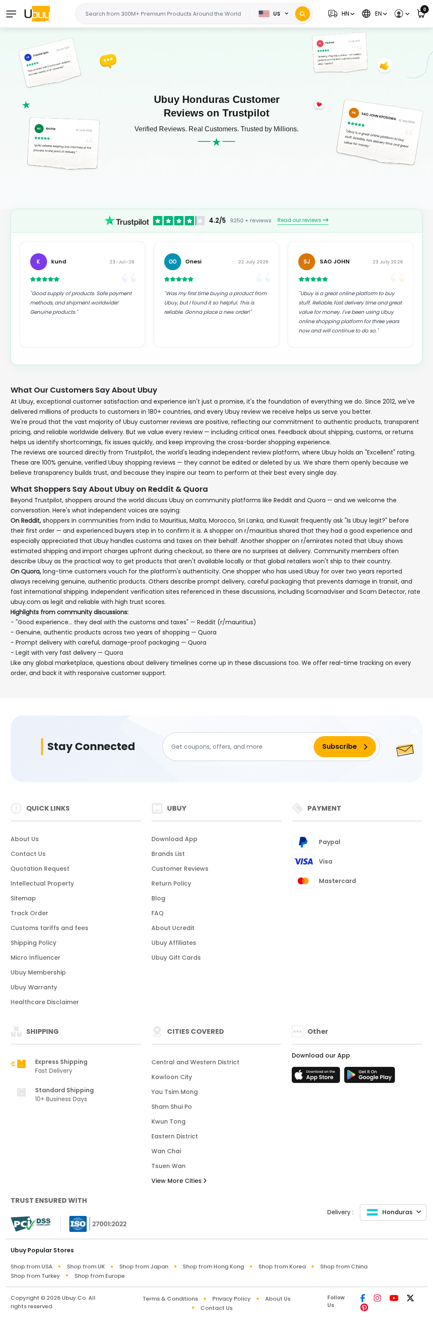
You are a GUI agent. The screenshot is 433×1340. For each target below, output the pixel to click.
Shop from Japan (143, 1266)
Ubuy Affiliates (173, 943)
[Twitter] (410, 1299)
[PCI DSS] (30, 1224)
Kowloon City (171, 1077)
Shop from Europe (99, 1276)
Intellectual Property (42, 883)
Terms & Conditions (170, 1299)
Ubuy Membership (38, 972)
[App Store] (317, 1077)
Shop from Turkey (35, 1276)
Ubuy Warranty (34, 987)
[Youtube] (394, 1299)
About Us (25, 839)
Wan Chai (166, 1151)
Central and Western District (195, 1062)
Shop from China (343, 1266)
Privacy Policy (231, 1299)
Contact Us (28, 854)
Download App (174, 839)
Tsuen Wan (168, 1166)
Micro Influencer (35, 957)
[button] (340, 13)
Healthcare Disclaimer (45, 1002)
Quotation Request (40, 868)
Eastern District (174, 1136)
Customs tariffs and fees (49, 928)
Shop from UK (86, 1266)
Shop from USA (31, 1266)
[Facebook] (363, 1299)
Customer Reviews (179, 868)
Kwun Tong (168, 1121)
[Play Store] (369, 1077)
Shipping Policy (33, 943)
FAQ (157, 913)
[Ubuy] (37, 13)
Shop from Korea (282, 1266)
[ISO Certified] (93, 1223)
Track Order (29, 913)
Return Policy (171, 883)
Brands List (168, 854)
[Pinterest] (364, 1308)
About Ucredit (173, 928)
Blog (158, 898)
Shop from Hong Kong (213, 1266)
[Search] (302, 13)
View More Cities (177, 1181)
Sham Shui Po (171, 1106)
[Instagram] (377, 1299)
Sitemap (23, 898)
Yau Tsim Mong (174, 1092)
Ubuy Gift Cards (176, 957)
